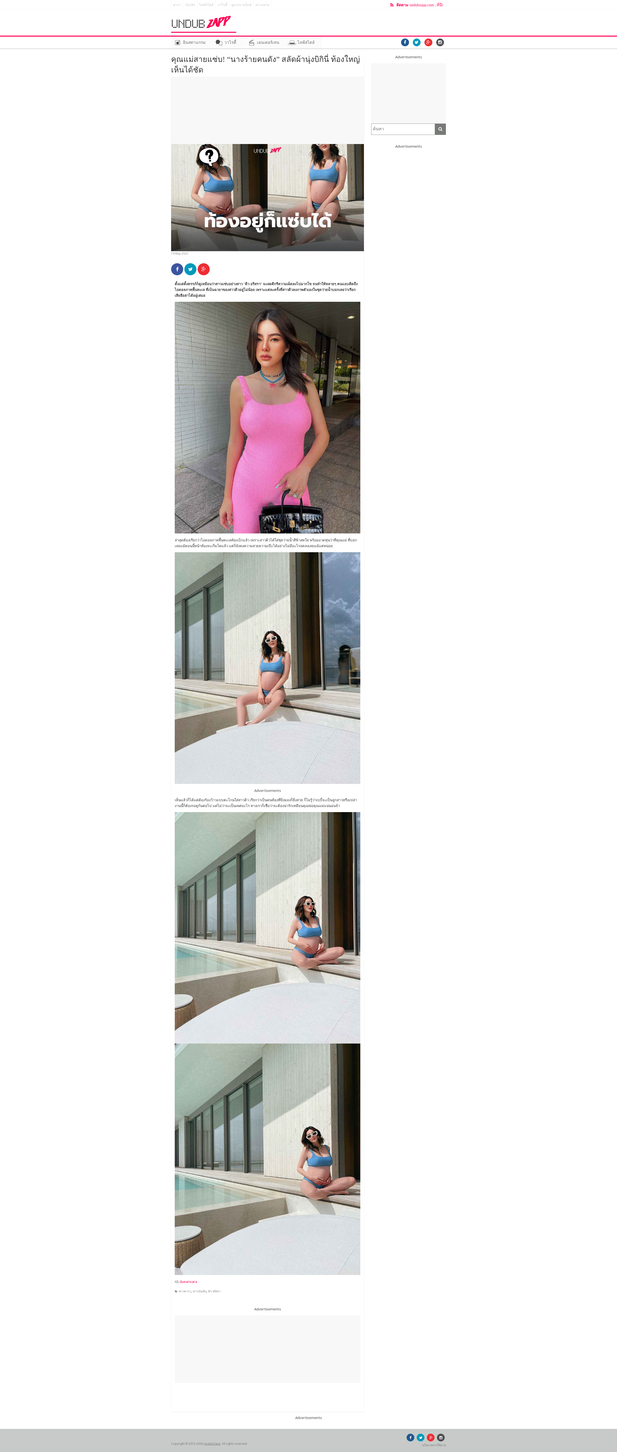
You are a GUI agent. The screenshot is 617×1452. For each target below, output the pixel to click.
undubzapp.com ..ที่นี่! (419, 5)
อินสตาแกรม (194, 42)
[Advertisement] (267, 110)
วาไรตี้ (222, 5)
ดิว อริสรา (214, 1291)
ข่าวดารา (185, 1291)
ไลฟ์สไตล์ (206, 5)
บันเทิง (190, 5)
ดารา (177, 5)
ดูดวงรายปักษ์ (241, 5)
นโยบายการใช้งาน (434, 1445)
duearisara (188, 1281)
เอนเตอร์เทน (268, 42)
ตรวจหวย (262, 5)
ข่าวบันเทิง (199, 1291)
